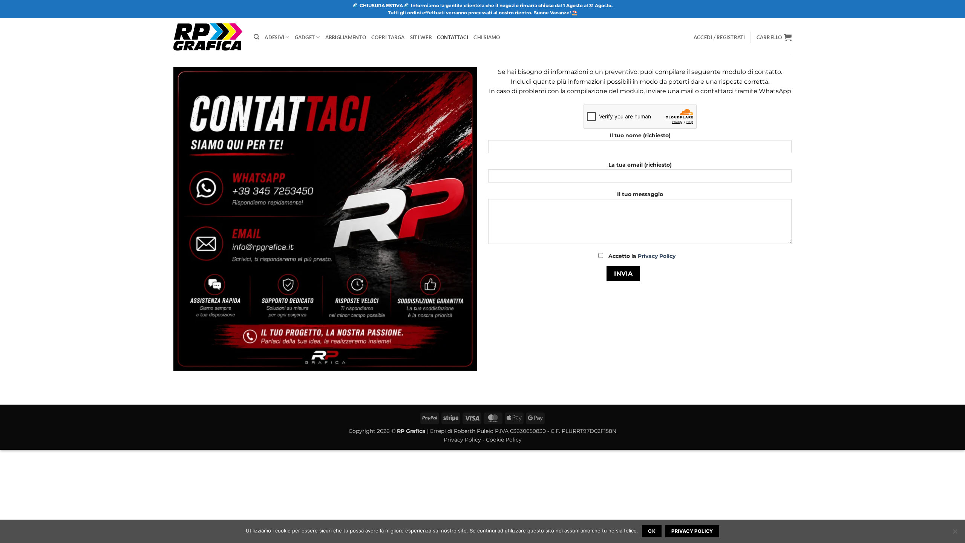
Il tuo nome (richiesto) (640, 135)
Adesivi (274, 37)
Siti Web (421, 37)
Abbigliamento (345, 37)
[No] (954, 534)
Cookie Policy (504, 439)
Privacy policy (692, 531)
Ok (652, 531)
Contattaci (453, 37)
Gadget (305, 37)
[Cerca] (256, 37)
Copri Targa (388, 37)
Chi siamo (486, 37)
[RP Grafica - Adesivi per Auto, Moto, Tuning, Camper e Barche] (207, 36)
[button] (774, 37)
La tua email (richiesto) (640, 164)
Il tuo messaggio (640, 194)
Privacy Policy (657, 256)
